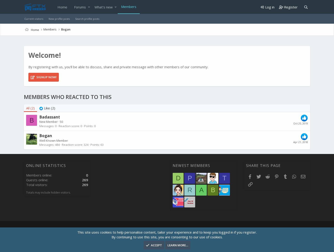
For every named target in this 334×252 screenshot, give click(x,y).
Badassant (49, 117)
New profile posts (59, 18)
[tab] (47, 108)
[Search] (306, 7)
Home (62, 7)
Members (128, 6)
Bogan (45, 135)
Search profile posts (87, 18)
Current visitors (33, 18)
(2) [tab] (30, 108)
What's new (104, 7)
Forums (80, 7)
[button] (89, 7)
